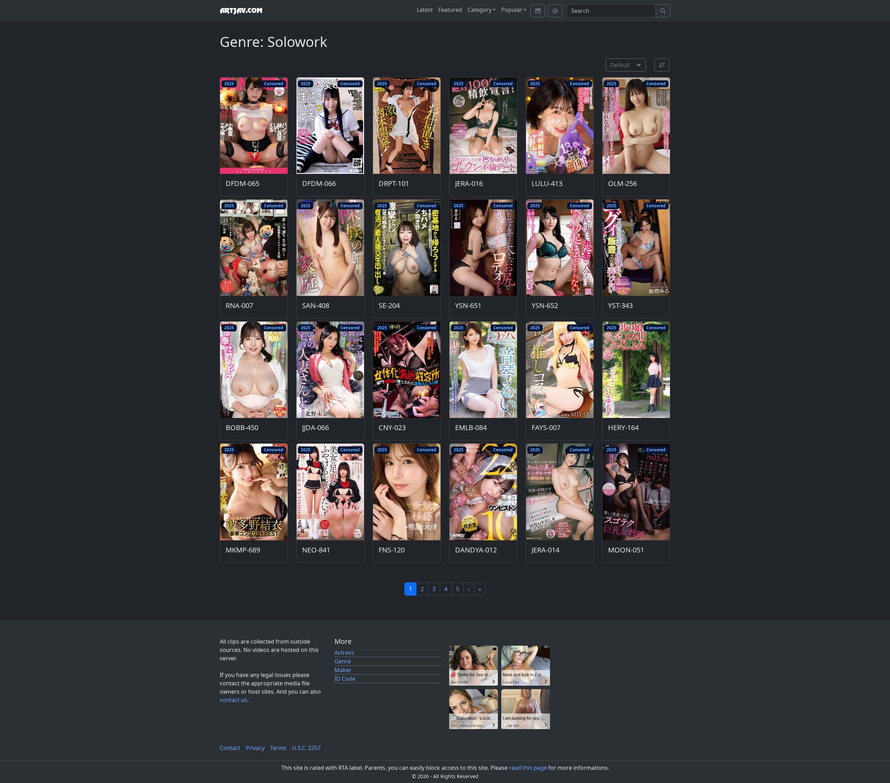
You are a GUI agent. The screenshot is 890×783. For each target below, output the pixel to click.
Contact (230, 748)
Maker (342, 670)
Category (480, 10)
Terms (278, 748)
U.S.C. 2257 (306, 748)
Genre (342, 661)
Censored (273, 84)
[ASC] (662, 65)
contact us (233, 700)
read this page (528, 768)
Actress (344, 652)
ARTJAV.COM (241, 11)
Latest (425, 10)
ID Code (344, 679)
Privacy (255, 748)
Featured (450, 10)
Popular (511, 10)
